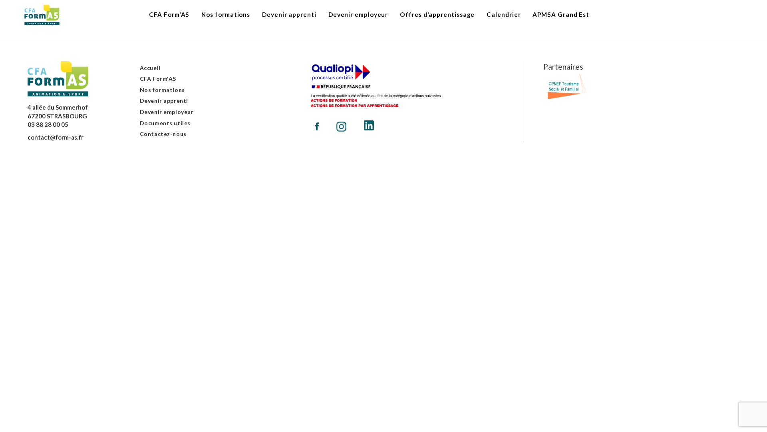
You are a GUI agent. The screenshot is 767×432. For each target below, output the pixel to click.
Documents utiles (165, 123)
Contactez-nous (163, 133)
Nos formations (162, 89)
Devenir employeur (167, 111)
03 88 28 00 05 (48, 124)
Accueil (150, 67)
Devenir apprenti (164, 100)
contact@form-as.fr (55, 137)
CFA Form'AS (158, 78)
